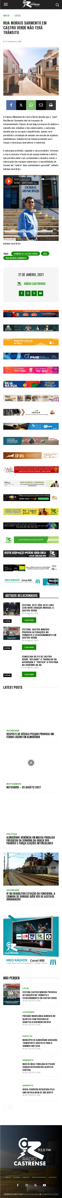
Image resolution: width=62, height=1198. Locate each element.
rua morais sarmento (16, 258)
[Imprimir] (51, 105)
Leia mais (29, 620)
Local (17, 15)
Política (11, 834)
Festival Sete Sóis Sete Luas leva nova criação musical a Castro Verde (38, 607)
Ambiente (27, 1060)
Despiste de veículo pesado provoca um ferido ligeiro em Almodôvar (30, 735)
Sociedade (12, 731)
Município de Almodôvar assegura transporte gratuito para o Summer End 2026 (39, 1042)
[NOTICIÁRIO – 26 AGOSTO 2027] (31, 762)
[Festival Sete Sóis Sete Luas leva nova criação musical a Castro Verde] (11, 609)
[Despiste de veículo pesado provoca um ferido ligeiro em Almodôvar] (31, 709)
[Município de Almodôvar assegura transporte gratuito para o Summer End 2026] (11, 1042)
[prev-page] (5, 1107)
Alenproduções (50, 1194)
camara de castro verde (26, 253)
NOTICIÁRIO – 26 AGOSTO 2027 (23, 787)
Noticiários (13, 784)
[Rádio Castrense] (31, 4)
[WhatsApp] (31, 105)
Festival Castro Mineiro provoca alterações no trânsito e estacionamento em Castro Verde (39, 633)
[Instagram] (28, 293)
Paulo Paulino (31, 1194)
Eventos (27, 1036)
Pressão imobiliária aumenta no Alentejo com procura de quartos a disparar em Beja (38, 1018)
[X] (21, 105)
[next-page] (11, 1107)
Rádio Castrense (35, 283)
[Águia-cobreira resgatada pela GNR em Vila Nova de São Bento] (11, 1090)
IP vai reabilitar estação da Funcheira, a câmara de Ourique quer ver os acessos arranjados (30, 896)
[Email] (41, 105)
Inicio (6, 15)
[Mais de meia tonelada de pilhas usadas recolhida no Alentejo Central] (11, 1066)
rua (45, 253)
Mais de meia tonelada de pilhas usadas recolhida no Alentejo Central (38, 1067)
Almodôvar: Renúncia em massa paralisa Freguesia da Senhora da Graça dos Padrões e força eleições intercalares (30, 840)
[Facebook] (11, 105)
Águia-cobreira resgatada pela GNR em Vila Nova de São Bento (38, 1090)
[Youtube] (40, 293)
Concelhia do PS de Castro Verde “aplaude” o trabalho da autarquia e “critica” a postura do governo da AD (40, 660)
